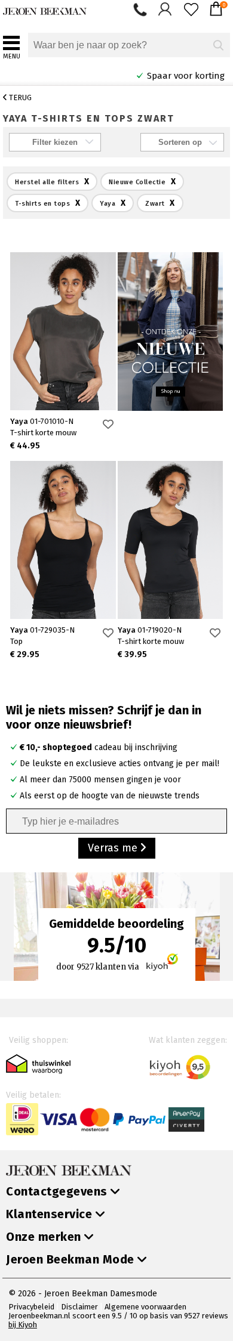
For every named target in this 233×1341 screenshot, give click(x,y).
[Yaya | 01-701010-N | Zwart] (63, 331)
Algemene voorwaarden (145, 1306)
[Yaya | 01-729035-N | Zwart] (63, 540)
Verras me (114, 847)
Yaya (41, 421)
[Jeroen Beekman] (45, 8)
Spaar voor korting (161, 75)
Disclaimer (79, 1306)
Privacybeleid (31, 1306)
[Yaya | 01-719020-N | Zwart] (170, 540)
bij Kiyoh (22, 1324)
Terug (19, 97)
